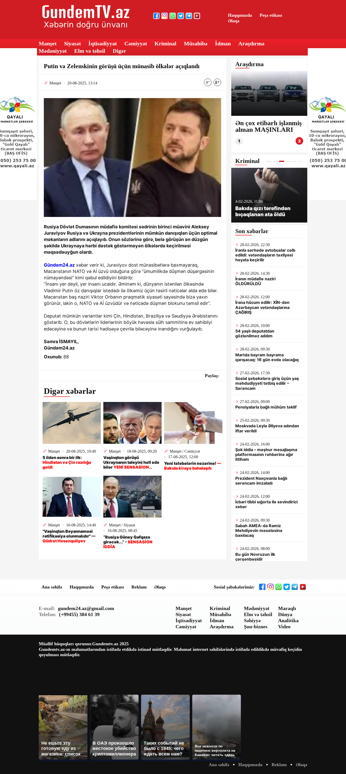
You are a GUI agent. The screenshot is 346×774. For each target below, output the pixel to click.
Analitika (288, 620)
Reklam (139, 586)
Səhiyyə (252, 620)
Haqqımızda (240, 15)
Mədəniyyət (53, 51)
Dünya (285, 614)
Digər (119, 51)
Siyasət (72, 43)
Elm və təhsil (89, 51)
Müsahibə (195, 43)
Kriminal (165, 43)
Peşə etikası (271, 15)
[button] (269, 161)
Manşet (47, 43)
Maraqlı (287, 608)
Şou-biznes (255, 626)
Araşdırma (251, 43)
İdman (223, 43)
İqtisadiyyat (102, 43)
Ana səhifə (52, 586)
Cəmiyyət (135, 43)
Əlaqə (233, 20)
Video (284, 626)
